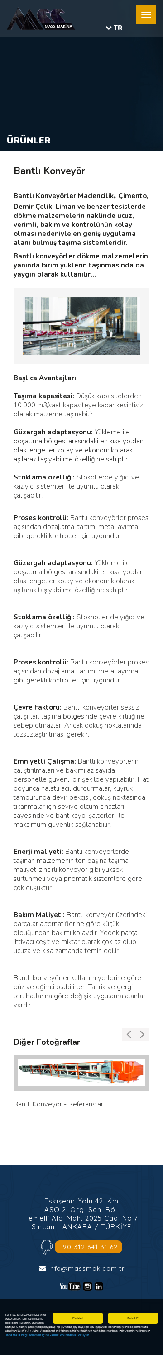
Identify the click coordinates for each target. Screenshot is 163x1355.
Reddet (77, 1318)
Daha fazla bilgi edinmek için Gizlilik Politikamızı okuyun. (47, 1335)
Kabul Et (133, 1318)
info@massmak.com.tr (86, 1268)
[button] (146, 14)
